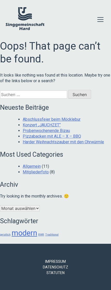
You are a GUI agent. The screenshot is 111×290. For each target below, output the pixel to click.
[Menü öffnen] (100, 19)
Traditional (52, 234)
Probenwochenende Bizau (46, 130)
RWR (41, 234)
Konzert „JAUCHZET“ (42, 125)
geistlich (5, 234)
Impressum (55, 261)
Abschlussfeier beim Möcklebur (52, 119)
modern (24, 233)
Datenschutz (55, 267)
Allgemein (32, 166)
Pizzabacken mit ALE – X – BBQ (52, 136)
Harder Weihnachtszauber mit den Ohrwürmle (63, 141)
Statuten (55, 273)
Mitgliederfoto (36, 172)
